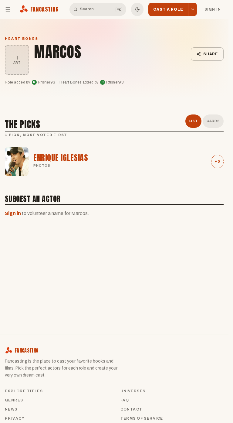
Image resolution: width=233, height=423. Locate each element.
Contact (131, 409)
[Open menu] (8, 9)
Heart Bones (21, 38)
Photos (42, 165)
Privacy (15, 418)
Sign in (212, 9)
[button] (192, 9)
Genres (14, 400)
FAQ (124, 400)
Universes (133, 391)
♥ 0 (217, 161)
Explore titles (24, 391)
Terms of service (141, 418)
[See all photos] (17, 161)
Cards (213, 121)
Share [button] (210, 54)
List (193, 121)
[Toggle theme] (137, 9)
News (11, 409)
